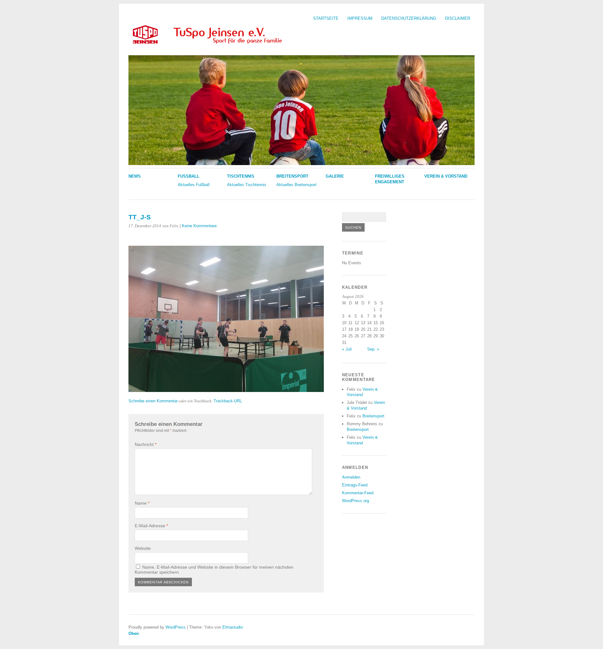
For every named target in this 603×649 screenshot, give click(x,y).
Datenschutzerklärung (408, 18)
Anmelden (351, 477)
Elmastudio (232, 627)
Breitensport (292, 176)
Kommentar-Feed (357, 493)
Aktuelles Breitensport (296, 184)
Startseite (326, 18)
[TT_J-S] (226, 390)
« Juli (347, 349)
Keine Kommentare (199, 225)
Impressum (359, 18)
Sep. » (373, 349)
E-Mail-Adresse (151, 525)
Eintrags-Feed (354, 485)
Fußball (188, 176)
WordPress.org (355, 500)
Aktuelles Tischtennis (246, 184)
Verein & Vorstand (445, 176)
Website (143, 548)
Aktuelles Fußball (193, 184)
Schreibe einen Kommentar (153, 401)
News (134, 176)
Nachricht (145, 444)
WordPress (176, 627)
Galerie (335, 176)
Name (142, 503)
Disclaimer (457, 18)
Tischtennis (240, 176)
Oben (133, 633)
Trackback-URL (228, 401)
